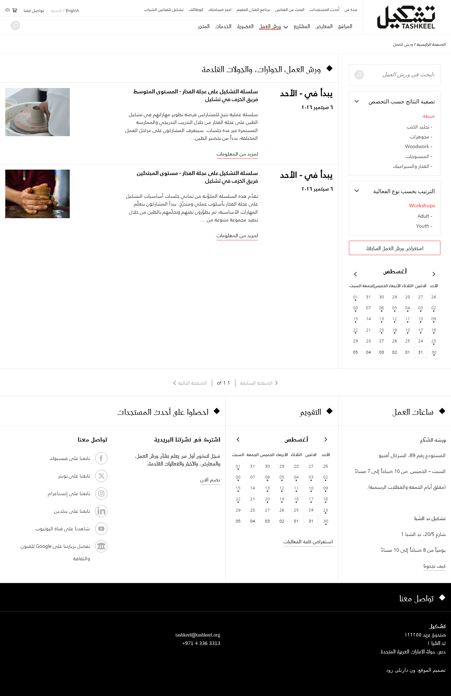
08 (355, 307)
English (72, 10)
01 (355, 296)
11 (407, 318)
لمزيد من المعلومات (237, 154)
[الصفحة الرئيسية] (407, 17)
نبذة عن (351, 9)
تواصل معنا (34, 10)
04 (407, 307)
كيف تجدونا (435, 566)
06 (381, 307)
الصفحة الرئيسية (431, 44)
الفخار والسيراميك (411, 166)
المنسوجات (417, 156)
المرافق (345, 26)
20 (381, 330)
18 (407, 330)
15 (355, 318)
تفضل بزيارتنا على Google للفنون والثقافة (55, 552)
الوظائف (196, 9)
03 (420, 307)
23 (433, 340)
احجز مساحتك (220, 9)
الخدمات (223, 26)
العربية (56, 10)
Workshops (422, 205)
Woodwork (417, 146)
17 (420, 330)
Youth (422, 226)
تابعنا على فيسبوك (70, 458)
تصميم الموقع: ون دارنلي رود (416, 670)
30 (434, 352)
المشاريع (302, 26)
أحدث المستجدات (324, 9)
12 (394, 318)
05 (394, 307)
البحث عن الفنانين (289, 9)
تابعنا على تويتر (74, 476)
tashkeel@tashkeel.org (197, 635)
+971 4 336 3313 (201, 643)
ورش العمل (270, 27)
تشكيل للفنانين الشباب (164, 9)
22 (355, 330)
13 (381, 318)
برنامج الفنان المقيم (253, 9)
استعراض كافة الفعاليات (308, 541)
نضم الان (210, 479)
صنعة (429, 116)
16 (433, 330)
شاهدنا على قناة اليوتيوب (63, 528)
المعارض (323, 26)
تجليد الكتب (418, 127)
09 (433, 318)
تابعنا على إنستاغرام (69, 493)
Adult (423, 216)
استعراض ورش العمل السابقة (394, 248)
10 (420, 318)
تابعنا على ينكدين (72, 511)
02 (433, 307)
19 (394, 330)
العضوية (245, 26)
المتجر (203, 26)
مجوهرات (419, 136)
